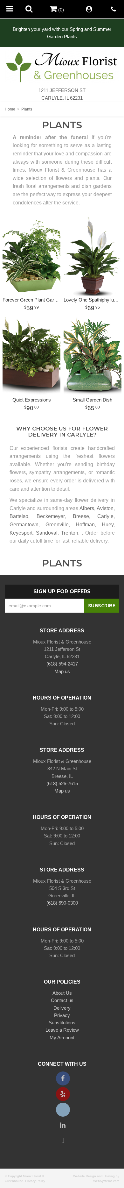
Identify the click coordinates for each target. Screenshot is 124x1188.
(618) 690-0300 (62, 903)
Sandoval (47, 533)
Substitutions (62, 1022)
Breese (81, 516)
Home (10, 109)
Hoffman (85, 524)
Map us (62, 671)
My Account (62, 1037)
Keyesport (21, 533)
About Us (62, 993)
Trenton (69, 533)
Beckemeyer (51, 516)
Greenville (57, 524)
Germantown (24, 524)
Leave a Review (62, 1030)
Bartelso (19, 516)
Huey (108, 524)
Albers (86, 508)
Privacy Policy (35, 1181)
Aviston (105, 508)
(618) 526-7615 (62, 783)
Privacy (62, 1015)
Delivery (62, 1008)
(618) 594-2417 (62, 663)
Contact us (62, 1000)
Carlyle (105, 516)
